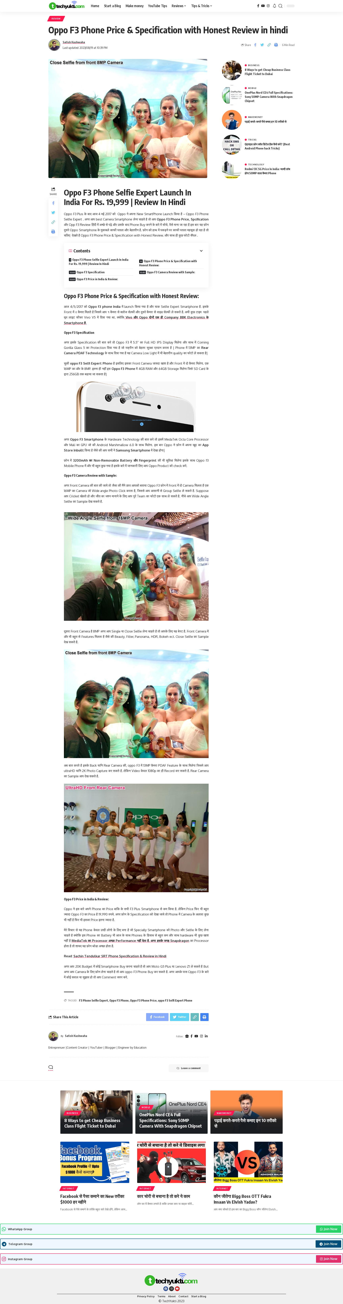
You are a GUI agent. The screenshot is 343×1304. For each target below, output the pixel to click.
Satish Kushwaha (74, 42)
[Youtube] (177, 1288)
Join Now (330, 1229)
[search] (280, 6)
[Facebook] (258, 6)
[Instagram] (268, 6)
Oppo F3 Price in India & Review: (97, 279)
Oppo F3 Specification (91, 272)
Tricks (252, 140)
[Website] (187, 1036)
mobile (252, 88)
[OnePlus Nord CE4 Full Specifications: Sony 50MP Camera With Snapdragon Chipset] (232, 95)
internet (69, 1188)
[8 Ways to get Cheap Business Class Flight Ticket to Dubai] (232, 70)
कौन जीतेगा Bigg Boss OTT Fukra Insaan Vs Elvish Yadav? (242, 1199)
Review (56, 18)
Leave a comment (191, 1068)
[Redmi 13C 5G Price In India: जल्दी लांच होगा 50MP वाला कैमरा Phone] (232, 169)
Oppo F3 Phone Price (143, 1000)
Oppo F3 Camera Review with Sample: (171, 272)
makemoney (255, 117)
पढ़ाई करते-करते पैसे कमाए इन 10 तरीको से (265, 121)
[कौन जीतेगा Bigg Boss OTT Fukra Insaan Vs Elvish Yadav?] (248, 1162)
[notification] (275, 6)
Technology (256, 165)
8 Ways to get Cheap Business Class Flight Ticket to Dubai (92, 1123)
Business (254, 65)
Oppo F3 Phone (119, 1000)
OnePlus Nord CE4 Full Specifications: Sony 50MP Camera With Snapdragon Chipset (269, 97)
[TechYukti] (66, 6)
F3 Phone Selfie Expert (93, 1000)
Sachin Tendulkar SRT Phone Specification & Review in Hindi (119, 956)
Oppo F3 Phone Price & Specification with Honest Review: (168, 263)
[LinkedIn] (206, 1036)
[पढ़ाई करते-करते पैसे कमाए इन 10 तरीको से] (232, 120)
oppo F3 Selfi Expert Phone (175, 1000)
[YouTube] (263, 6)
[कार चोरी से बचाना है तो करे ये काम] (171, 1162)
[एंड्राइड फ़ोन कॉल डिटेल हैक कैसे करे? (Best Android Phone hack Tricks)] (232, 145)
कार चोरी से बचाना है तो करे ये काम (163, 1196)
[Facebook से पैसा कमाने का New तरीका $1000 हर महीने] (94, 1162)
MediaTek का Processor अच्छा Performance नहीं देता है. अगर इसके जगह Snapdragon (130, 941)
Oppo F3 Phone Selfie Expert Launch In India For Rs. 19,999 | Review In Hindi (98, 262)
